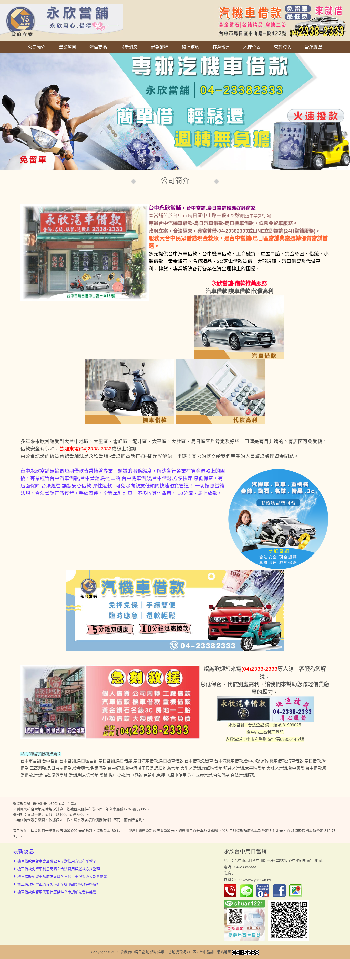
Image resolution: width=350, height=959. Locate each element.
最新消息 (129, 47)
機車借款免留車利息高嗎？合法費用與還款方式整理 (58, 869)
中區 (192, 952)
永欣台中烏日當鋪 (245, 851)
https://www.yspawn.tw (252, 880)
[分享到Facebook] (280, 890)
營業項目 (67, 47)
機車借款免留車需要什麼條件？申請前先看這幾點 (56, 892)
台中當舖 (206, 952)
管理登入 (282, 47)
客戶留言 (221, 47)
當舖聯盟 (313, 47)
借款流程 (159, 47)
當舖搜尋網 (177, 952)
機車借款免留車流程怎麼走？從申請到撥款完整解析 (58, 884)
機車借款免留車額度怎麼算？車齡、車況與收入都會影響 (62, 877)
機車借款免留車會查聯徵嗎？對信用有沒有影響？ (56, 861)
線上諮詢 (190, 47)
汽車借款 (216, 291)
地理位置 (252, 47)
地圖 (318, 860)
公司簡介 (36, 47)
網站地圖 (224, 952)
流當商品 (98, 47)
